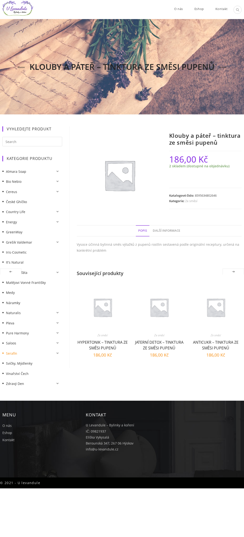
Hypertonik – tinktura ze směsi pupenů (102, 344)
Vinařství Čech (17, 373)
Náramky (13, 303)
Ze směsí (191, 201)
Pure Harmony (17, 333)
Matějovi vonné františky (26, 282)
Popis (142, 231)
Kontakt (8, 440)
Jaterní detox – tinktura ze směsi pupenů (159, 344)
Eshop (7, 432)
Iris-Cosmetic (16, 252)
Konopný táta (16, 272)
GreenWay (14, 232)
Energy (11, 222)
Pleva (10, 323)
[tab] (142, 230)
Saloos (11, 343)
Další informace (166, 231)
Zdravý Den (15, 383)
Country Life (15, 212)
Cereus (11, 191)
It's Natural (15, 262)
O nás (7, 425)
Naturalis (13, 313)
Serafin (11, 353)
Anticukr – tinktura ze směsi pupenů (216, 344)
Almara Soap (16, 171)
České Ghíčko (16, 201)
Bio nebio (13, 181)
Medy (10, 292)
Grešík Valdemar (19, 242)
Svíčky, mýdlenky (19, 363)
